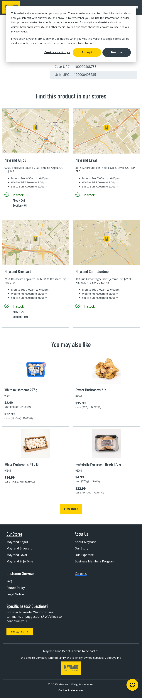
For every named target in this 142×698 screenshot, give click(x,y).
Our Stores (14, 534)
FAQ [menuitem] (9, 581)
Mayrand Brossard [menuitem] (19, 548)
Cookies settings (57, 52)
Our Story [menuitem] (81, 548)
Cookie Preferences (71, 690)
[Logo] (71, 668)
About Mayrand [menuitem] (85, 542)
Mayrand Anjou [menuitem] (17, 542)
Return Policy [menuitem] (15, 588)
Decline (116, 52)
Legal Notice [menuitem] (15, 594)
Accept (87, 52)
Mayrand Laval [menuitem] (16, 555)
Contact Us (17, 631)
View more (71, 509)
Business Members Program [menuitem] (94, 561)
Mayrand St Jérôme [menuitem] (19, 561)
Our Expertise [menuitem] (84, 555)
